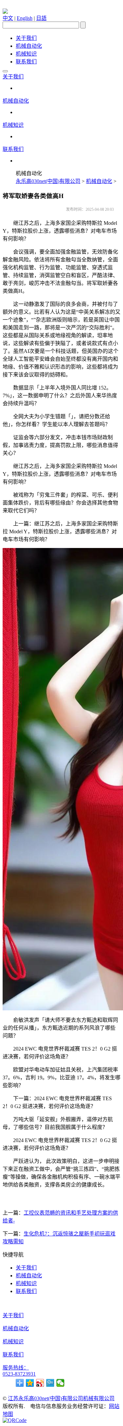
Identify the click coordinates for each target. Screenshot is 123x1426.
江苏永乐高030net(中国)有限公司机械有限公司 (61, 1398)
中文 (8, 18)
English (24, 18)
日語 (41, 18)
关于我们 (26, 38)
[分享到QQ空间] (30, 1383)
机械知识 (26, 54)
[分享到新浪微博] (40, 1383)
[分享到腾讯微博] (50, 1383)
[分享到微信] (60, 1383)
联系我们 (26, 61)
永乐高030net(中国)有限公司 (48, 181)
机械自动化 (29, 46)
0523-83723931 (19, 1374)
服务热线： (16, 1367)
